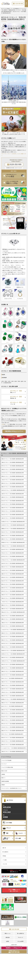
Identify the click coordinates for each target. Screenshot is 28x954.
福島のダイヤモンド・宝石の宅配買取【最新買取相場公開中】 (12, 671)
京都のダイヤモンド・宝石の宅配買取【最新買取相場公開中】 (12, 469)
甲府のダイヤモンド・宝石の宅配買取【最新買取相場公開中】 (12, 511)
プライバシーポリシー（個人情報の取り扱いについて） (11, 788)
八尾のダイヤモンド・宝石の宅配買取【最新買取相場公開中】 (12, 479)
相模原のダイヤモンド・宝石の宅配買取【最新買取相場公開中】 (13, 528)
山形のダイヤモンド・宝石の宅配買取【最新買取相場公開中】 (12, 493)
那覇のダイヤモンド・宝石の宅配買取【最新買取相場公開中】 (12, 647)
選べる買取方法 (5, 851)
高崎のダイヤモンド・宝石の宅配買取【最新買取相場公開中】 (12, 695)
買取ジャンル (7, 933)
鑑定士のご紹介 (4, 770)
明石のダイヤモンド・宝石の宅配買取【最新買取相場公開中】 (12, 664)
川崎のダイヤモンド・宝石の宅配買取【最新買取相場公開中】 (12, 462)
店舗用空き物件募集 (5, 781)
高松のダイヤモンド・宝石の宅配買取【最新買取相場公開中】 (12, 713)
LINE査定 (4, 855)
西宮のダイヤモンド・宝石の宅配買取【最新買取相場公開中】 (12, 566)
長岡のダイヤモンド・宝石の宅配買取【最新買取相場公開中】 (12, 476)
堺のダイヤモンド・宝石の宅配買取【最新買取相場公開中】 (12, 734)
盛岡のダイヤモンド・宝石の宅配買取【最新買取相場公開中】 (12, 667)
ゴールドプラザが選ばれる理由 (7, 767)
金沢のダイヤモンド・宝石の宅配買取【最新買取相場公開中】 (12, 577)
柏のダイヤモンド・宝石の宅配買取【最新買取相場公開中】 (12, 706)
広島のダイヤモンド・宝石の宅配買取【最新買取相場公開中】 (12, 751)
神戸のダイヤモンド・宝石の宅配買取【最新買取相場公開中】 (12, 465)
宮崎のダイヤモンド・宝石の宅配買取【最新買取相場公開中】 (12, 594)
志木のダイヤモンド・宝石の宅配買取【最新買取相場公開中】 (12, 563)
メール (6, 424)
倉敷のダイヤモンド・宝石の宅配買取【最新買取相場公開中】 (12, 573)
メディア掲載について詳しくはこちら (14, 890)
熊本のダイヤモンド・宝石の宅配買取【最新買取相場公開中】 (12, 744)
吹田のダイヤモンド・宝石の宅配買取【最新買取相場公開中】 (12, 598)
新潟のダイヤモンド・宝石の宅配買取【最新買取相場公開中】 (12, 737)
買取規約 (3, 784)
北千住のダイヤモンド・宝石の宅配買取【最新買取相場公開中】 (13, 559)
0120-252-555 (15, 164)
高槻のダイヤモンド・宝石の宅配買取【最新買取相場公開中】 (12, 619)
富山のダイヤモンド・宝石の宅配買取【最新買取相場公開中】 (12, 716)
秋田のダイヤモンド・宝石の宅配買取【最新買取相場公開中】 (12, 657)
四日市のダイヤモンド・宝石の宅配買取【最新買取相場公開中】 (13, 650)
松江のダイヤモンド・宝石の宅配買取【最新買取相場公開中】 (12, 500)
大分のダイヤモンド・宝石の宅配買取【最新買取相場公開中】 (12, 570)
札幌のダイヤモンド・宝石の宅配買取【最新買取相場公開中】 (12, 685)
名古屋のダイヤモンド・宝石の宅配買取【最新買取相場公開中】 (13, 521)
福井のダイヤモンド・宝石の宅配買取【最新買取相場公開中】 (12, 483)
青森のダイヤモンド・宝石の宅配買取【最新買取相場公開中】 (12, 681)
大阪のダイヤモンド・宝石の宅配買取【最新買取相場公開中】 (12, 518)
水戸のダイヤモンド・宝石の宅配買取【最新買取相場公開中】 (12, 472)
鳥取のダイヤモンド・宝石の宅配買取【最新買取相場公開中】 (12, 507)
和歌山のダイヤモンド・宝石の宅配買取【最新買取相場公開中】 (13, 612)
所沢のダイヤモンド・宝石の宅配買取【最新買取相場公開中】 (12, 626)
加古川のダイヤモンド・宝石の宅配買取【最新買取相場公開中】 (13, 490)
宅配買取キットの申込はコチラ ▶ (14, 947)
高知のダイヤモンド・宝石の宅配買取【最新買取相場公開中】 (12, 640)
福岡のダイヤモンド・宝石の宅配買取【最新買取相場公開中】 (12, 458)
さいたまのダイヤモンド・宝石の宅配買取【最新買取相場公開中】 (13, 748)
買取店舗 (7, 937)
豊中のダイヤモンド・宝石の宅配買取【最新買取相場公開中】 (12, 723)
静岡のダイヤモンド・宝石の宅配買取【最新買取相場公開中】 (12, 535)
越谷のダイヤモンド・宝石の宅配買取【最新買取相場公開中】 (12, 688)
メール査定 (5, 859)
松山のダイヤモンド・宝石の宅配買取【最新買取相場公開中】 (12, 549)
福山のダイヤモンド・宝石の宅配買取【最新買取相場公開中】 (12, 580)
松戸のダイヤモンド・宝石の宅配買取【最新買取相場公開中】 (12, 556)
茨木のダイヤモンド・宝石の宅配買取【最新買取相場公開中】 (12, 674)
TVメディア (20, 937)
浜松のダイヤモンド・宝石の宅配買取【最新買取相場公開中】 (12, 741)
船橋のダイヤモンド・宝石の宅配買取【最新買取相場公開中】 (12, 539)
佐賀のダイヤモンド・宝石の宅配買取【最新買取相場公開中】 (12, 497)
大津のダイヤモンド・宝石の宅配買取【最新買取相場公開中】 (12, 692)
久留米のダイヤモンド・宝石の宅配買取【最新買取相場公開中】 (13, 660)
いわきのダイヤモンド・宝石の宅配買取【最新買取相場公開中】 (13, 629)
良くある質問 (20, 941)
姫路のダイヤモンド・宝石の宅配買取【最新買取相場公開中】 (12, 730)
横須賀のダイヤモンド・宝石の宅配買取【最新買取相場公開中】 (13, 699)
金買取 (7, 941)
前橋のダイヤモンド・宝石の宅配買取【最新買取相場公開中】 (12, 633)
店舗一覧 (4, 847)
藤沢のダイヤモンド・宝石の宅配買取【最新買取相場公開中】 (12, 584)
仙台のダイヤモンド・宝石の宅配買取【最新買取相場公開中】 (12, 514)
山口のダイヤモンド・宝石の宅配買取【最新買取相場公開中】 (12, 504)
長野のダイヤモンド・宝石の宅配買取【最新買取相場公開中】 (12, 608)
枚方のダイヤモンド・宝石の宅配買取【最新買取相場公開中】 (12, 591)
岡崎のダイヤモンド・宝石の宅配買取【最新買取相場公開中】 (12, 702)
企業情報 (3, 774)
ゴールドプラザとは (6, 756)
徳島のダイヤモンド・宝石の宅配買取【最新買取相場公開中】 (12, 486)
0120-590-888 (19, 3)
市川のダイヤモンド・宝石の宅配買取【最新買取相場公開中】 (12, 552)
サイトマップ (3, 763)
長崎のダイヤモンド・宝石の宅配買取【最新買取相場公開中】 (12, 720)
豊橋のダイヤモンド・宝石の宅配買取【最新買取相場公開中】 (12, 605)
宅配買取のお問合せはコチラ (14, 951)
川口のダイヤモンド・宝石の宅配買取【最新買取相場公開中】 (12, 727)
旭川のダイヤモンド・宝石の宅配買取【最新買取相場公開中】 (12, 643)
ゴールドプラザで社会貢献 (6, 760)
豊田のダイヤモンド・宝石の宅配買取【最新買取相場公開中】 (12, 709)
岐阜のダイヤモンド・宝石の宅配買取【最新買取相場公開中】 (12, 587)
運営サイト (3, 777)
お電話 (2, 424)
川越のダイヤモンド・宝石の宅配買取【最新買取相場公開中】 (12, 622)
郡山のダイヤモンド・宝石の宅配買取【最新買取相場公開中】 (12, 636)
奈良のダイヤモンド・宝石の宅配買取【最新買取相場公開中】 (12, 615)
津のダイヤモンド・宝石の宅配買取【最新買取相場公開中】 (12, 678)
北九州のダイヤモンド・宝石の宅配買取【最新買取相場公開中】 (13, 525)
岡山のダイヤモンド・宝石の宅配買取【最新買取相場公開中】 (12, 532)
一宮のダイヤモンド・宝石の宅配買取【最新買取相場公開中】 (12, 601)
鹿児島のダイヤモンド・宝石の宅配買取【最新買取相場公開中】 (13, 542)
